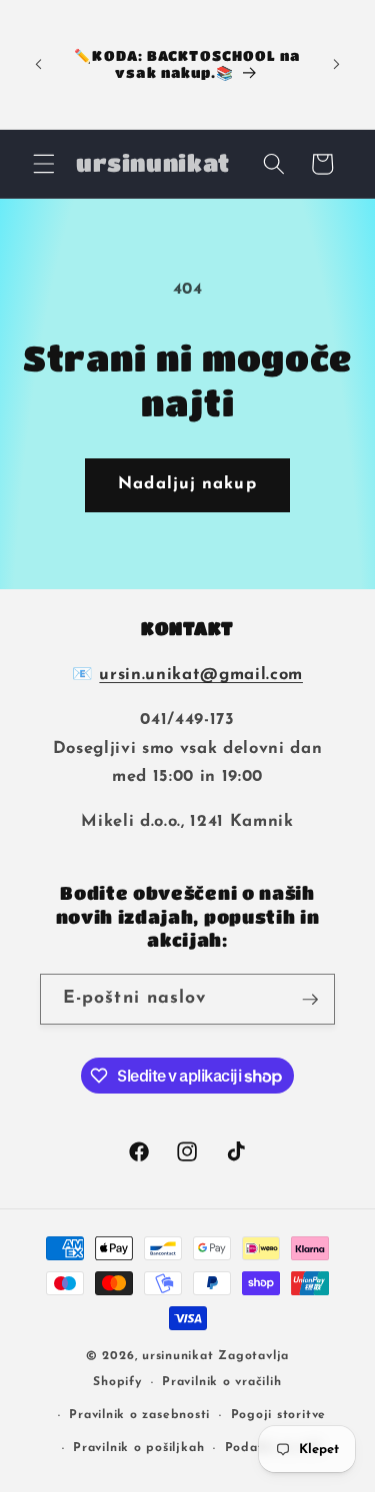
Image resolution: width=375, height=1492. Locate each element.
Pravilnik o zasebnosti (139, 1415)
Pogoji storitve (279, 1415)
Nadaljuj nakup (187, 484)
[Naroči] (310, 1000)
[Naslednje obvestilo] (337, 64)
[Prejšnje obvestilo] (39, 64)
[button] (44, 164)
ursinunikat (177, 1356)
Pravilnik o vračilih (221, 1382)
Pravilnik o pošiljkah (138, 1448)
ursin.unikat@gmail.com (201, 675)
